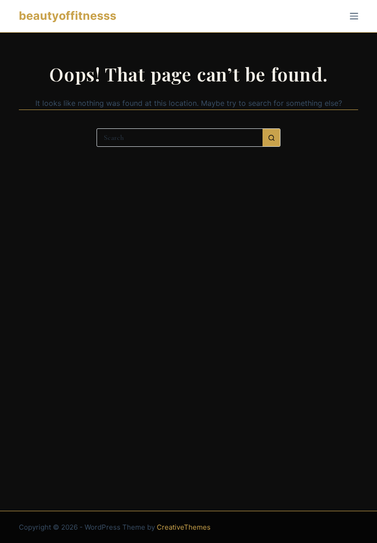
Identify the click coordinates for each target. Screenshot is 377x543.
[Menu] (354, 16)
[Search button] (271, 137)
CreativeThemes (184, 527)
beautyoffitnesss (67, 16)
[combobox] (180, 137)
